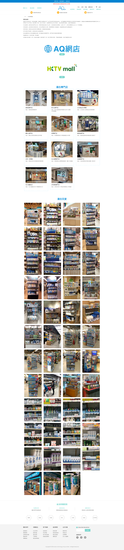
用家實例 (39, 8)
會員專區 (72, 9)
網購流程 (98, 9)
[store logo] (62, 8)
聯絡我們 (92, 9)
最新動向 (25, 531)
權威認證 (79, 9)
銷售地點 (85, 9)
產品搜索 (32, 8)
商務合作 (65, 532)
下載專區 (35, 536)
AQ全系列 (35, 531)
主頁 (25, 16)
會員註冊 (55, 531)
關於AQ (25, 8)
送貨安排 (45, 531)
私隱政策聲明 (46, 536)
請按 (62, 54)
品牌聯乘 (65, 534)
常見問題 (45, 532)
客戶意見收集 (46, 534)
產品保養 (35, 534)
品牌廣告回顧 (26, 534)
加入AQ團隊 (65, 536)
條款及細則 (55, 534)
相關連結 (25, 538)
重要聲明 (25, 532)
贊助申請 (65, 531)
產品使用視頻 (36, 538)
